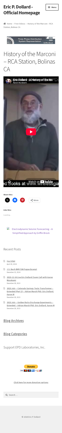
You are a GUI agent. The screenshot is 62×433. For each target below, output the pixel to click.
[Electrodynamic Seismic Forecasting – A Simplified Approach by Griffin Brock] (31, 231)
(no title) (11, 261)
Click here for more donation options (31, 382)
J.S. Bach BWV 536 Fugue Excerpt (22, 269)
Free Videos (19, 23)
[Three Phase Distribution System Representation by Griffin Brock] (31, 40)
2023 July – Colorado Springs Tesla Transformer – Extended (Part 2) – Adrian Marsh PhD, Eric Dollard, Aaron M (30, 291)
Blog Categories (15, 334)
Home (9, 23)
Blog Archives (13, 320)
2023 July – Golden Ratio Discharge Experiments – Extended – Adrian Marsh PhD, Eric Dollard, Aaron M (30, 304)
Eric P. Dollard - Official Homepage (21, 10)
